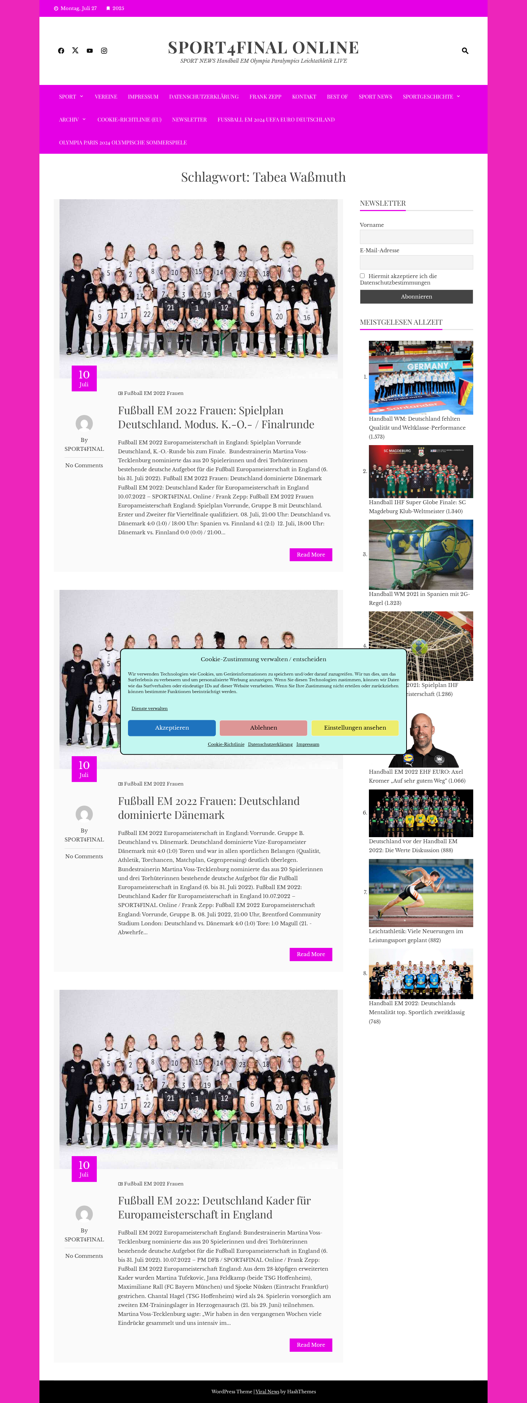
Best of (337, 96)
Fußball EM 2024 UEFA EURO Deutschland (276, 119)
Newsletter (189, 119)
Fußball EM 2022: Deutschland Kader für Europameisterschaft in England (214, 1207)
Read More (311, 555)
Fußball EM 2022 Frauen (154, 393)
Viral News (267, 1391)
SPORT (67, 96)
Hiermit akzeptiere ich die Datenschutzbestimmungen (398, 279)
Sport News (375, 96)
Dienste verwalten (150, 708)
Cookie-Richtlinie (226, 744)
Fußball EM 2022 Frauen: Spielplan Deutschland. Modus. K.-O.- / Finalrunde (216, 417)
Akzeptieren (172, 728)
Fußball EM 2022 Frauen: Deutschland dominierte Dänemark (209, 807)
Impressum (307, 744)
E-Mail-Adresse (379, 250)
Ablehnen (263, 728)
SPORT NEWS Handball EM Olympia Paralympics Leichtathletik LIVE (263, 61)
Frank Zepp (265, 96)
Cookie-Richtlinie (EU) (129, 119)
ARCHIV (69, 119)
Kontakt (304, 96)
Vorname (372, 225)
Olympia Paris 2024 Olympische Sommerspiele (123, 142)
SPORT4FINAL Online (264, 46)
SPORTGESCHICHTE (428, 96)
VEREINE (106, 96)
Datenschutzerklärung (270, 744)
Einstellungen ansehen (355, 728)
